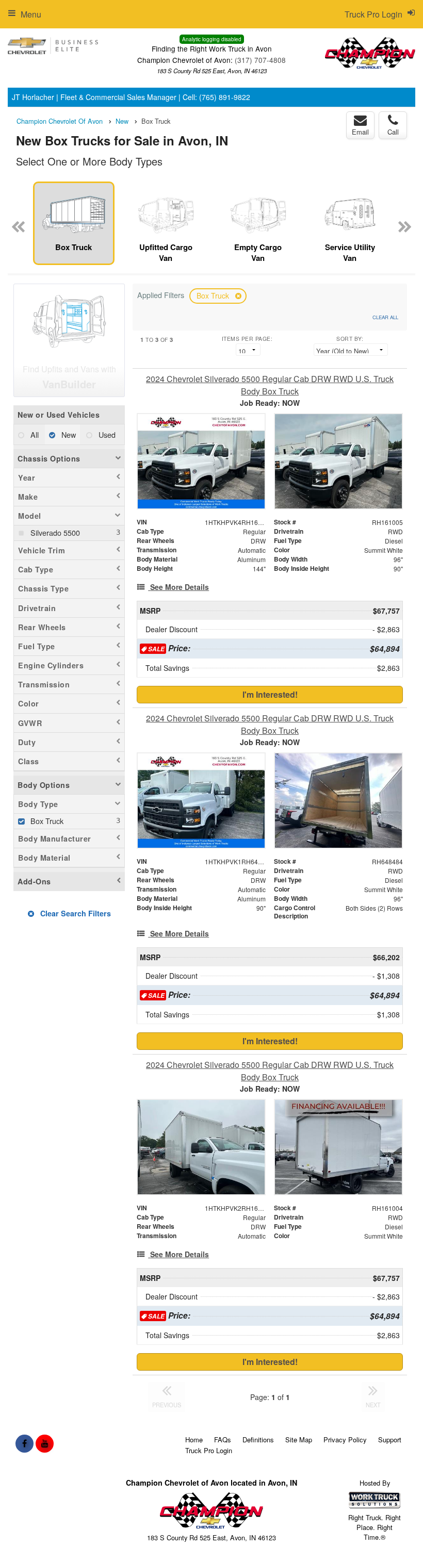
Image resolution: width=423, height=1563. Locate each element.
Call (393, 132)
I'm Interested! (270, 694)
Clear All (385, 317)
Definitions (258, 1439)
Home (194, 1439)
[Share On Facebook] (24, 1443)
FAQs (222, 1439)
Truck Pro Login (208, 1450)
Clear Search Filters (74, 913)
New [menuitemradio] (67, 434)
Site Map (298, 1439)
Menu (31, 14)
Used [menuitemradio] (106, 434)
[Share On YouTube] (45, 1443)
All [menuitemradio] (33, 434)
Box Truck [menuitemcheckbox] (45, 820)
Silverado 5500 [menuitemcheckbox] (54, 532)
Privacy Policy (345, 1439)
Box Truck (214, 295)
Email (360, 132)
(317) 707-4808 (260, 60)
